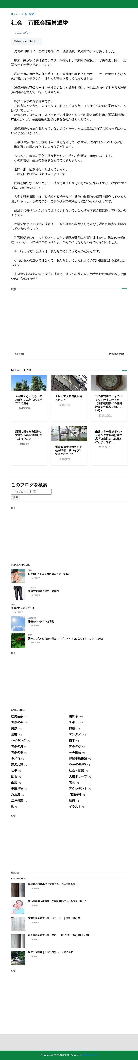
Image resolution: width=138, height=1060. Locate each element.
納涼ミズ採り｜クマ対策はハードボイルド (50, 952)
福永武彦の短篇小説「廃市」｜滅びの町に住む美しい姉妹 (58, 935)
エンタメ (32, 587)
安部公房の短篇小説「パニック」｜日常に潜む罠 (54, 918)
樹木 (30, 635)
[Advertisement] (69, 317)
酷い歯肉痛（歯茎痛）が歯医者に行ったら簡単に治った (57, 901)
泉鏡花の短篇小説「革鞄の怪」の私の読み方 (51, 884)
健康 (30, 570)
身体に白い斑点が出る (23, 608)
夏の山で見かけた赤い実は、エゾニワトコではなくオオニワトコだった (66, 638)
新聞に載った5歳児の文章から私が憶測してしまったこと (28, 435)
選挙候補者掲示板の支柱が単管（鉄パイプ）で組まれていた (68, 450)
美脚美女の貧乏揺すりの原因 (43, 591)
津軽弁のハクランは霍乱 (41, 621)
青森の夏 (32, 618)
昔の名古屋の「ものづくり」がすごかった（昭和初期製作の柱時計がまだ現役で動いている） (108, 403)
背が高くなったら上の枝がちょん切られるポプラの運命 (28, 400)
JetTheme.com (90, 1055)
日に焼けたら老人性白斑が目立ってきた (49, 574)
